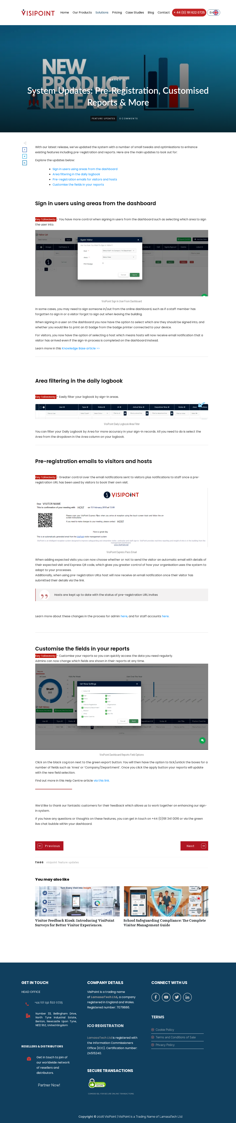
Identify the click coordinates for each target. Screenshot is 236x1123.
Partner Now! (49, 1085)
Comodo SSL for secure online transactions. (111, 1094)
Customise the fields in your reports (78, 184)
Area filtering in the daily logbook (76, 174)
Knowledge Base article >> (81, 348)
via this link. (102, 780)
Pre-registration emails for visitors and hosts (85, 179)
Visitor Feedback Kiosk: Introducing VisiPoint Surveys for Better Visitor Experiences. (77, 908)
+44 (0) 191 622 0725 (49, 1002)
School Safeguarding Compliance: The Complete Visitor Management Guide (166, 908)
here (124, 616)
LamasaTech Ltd (104, 997)
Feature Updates (103, 119)
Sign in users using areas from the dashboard (85, 169)
